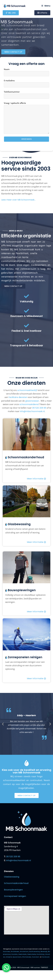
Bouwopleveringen (13, 889)
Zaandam (35, 957)
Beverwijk (44, 951)
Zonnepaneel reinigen (15, 896)
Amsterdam (24, 951)
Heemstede (31, 954)
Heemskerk (22, 954)
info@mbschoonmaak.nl (32, 411)
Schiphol (9, 957)
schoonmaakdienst (29, 404)
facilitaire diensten (18, 397)
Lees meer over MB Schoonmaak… (18, 199)
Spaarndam (17, 957)
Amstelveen (15, 951)
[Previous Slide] (2, 723)
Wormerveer (26, 957)
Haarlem (14, 954)
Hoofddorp (40, 954)
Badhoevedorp (34, 951)
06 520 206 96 (39, 407)
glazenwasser (32, 400)
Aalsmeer (6, 951)
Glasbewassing (11, 876)
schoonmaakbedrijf (27, 390)
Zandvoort (45, 957)
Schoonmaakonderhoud (16, 883)
